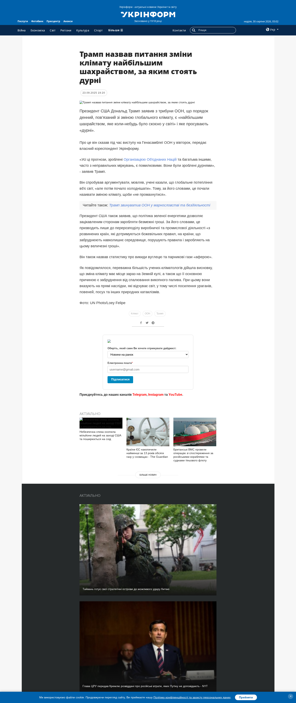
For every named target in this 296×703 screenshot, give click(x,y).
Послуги (23, 21)
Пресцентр (53, 21)
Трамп (160, 313)
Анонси (68, 21)
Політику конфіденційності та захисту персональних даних (192, 697)
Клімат (135, 313)
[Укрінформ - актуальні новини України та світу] (148, 14)
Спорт (98, 30)
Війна (22, 30)
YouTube (175, 394)
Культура (82, 30)
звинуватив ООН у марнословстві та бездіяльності (159, 205)
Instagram (156, 394)
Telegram (139, 394)
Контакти (179, 30)
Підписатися (120, 379)
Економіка (38, 30)
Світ (53, 30)
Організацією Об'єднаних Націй (150, 159)
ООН (147, 313)
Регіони (65, 30)
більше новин (148, 475)
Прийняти (246, 697)
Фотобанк (37, 21)
